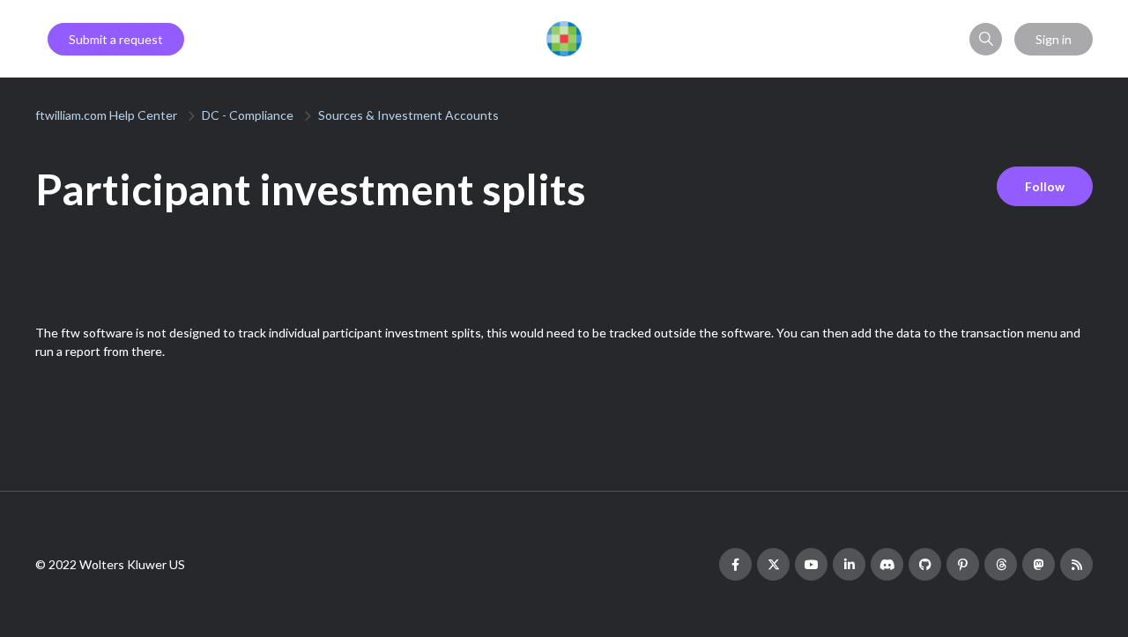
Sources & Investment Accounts (408, 114)
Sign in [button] (1053, 39)
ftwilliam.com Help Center (106, 114)
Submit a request (116, 39)
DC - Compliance (247, 114)
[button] (985, 39)
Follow (1045, 186)
